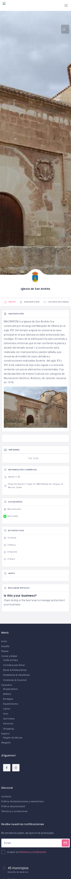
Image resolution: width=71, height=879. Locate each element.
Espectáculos (10, 703)
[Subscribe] (65, 843)
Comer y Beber (9, 656)
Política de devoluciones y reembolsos (22, 801)
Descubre (6, 685)
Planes (5, 651)
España (5, 646)
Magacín (6, 742)
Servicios (8, 723)
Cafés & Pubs (10, 660)
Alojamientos (10, 689)
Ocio (5, 713)
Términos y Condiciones (33, 852)
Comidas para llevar (14, 665)
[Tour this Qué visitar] (65, 29)
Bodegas (8, 698)
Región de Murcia (12, 737)
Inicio (4, 641)
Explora (5, 733)
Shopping (8, 728)
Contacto (6, 796)
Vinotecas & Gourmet (14, 680)
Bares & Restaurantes (15, 670)
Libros (6, 708)
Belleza (7, 694)
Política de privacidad (13, 806)
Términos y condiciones (14, 811)
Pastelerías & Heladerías (16, 675)
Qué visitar (9, 718)
